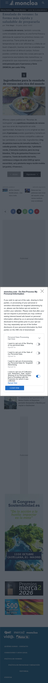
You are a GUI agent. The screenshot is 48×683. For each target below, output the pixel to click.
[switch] (38, 344)
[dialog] (24, 341)
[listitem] (24, 338)
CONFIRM (14, 388)
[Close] (43, 291)
